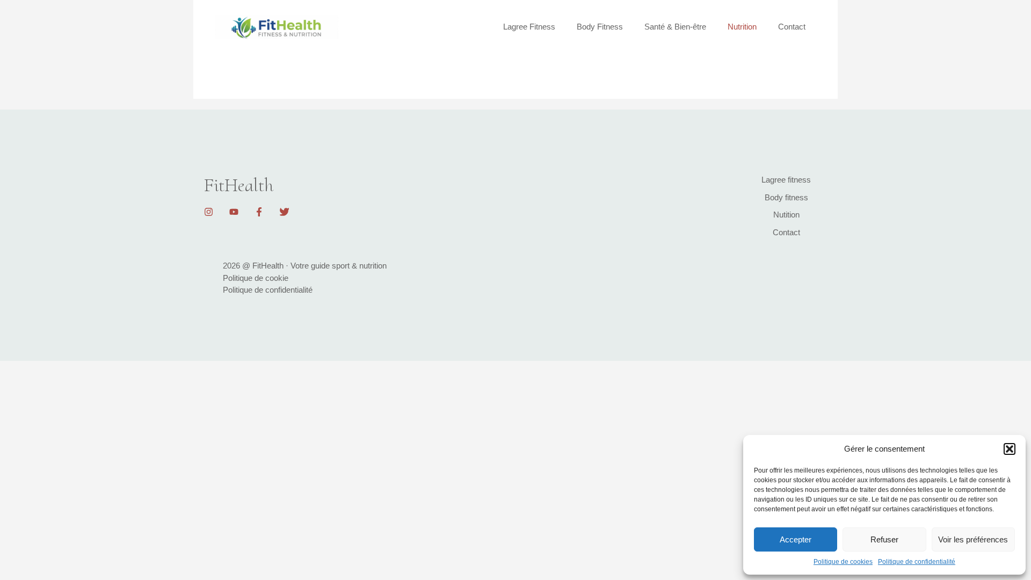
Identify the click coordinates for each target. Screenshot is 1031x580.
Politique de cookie (255, 277)
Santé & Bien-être (675, 26)
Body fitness (786, 197)
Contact (791, 26)
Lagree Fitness (529, 26)
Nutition (786, 214)
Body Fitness (600, 26)
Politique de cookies (843, 562)
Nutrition (742, 26)
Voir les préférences (973, 539)
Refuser (884, 539)
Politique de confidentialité (916, 562)
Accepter (795, 539)
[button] (1009, 449)
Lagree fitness (786, 179)
